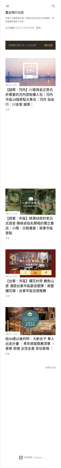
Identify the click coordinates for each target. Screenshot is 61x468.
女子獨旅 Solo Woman (19, 27)
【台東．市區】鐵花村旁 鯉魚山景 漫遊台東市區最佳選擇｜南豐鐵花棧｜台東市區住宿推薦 (29, 286)
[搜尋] (54, 5)
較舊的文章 (50, 367)
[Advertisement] (30, 149)
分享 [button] (7, 109)
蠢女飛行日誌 (14, 12)
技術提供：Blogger (33, 457)
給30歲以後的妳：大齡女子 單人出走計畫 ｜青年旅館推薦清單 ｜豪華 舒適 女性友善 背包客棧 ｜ (30, 343)
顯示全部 (48, 45)
